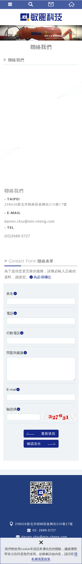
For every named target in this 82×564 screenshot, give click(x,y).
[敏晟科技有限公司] (41, 17)
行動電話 (13, 333)
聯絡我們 (51, 4)
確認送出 (34, 443)
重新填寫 (48, 433)
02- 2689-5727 (44, 530)
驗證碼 (12, 409)
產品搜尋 (31, 4)
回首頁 (71, 4)
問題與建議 (15, 353)
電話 (10, 313)
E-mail (11, 389)
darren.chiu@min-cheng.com (29, 221)
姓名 (10, 293)
